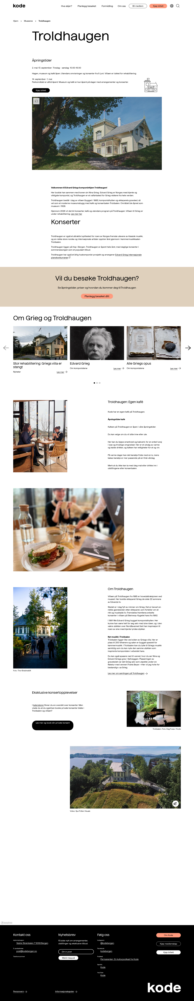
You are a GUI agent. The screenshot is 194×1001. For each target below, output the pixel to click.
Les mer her (76, 214)
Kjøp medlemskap (168, 944)
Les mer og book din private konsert (53, 723)
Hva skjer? (66, 6)
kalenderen (38, 705)
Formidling (107, 6)
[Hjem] (19, 6)
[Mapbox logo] (6, 922)
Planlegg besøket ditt (97, 296)
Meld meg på (68, 958)
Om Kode (168, 935)
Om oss (122, 6)
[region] (97, 876)
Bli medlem (138, 6)
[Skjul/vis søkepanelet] (178, 6)
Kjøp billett (158, 6)
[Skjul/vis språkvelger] (172, 6)
